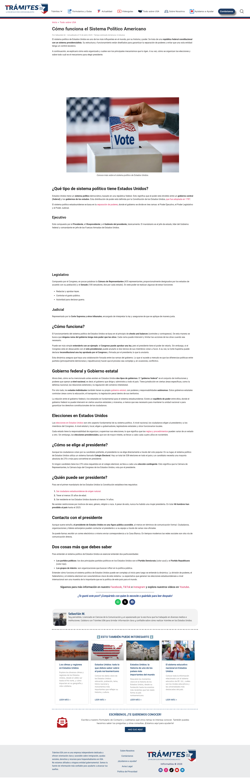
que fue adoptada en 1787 (178, 199)
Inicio (54, 22)
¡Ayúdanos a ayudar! (127, 761)
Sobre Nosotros (127, 750)
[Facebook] (160, 770)
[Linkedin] (182, 770)
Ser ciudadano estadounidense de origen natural (78, 491)
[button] (118, 602)
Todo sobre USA (68, 22)
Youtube (184, 587)
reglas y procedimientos (157, 431)
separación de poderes (107, 204)
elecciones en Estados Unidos (69, 423)
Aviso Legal (127, 766)
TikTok (127, 587)
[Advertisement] (122, 76)
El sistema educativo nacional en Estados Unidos (176, 668)
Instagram (139, 587)
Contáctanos (127, 756)
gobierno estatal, (118, 390)
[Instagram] (166, 770)
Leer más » (65, 699)
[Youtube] (177, 770)
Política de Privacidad (127, 771)
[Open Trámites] (61, 11)
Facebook (116, 587)
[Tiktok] (171, 770)
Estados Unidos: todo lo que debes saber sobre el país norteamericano (107, 668)
